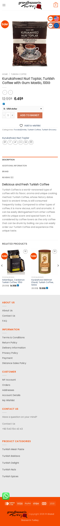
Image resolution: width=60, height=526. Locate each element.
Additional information (14, 165)
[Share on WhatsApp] (4, 142)
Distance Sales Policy (14, 363)
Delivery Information (14, 347)
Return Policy (9, 342)
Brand (5, 171)
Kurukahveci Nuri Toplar (15, 138)
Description (8, 159)
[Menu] (4, 5)
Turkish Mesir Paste (13, 449)
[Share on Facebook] (10, 142)
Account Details (11, 395)
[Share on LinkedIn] (31, 142)
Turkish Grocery (49, 129)
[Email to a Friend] (20, 142)
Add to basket (29, 115)
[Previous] (2, 271)
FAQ (4, 321)
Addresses (8, 390)
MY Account (9, 379)
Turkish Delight (10, 462)
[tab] (30, 160)
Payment (7, 358)
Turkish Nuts (9, 469)
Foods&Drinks (20, 129)
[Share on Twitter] (15, 142)
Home (5, 74)
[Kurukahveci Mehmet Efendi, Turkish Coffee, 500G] (44, 261)
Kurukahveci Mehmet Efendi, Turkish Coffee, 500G (42, 282)
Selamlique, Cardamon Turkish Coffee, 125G (13, 281)
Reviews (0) (7, 177)
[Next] (58, 271)
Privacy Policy (10, 353)
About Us (7, 310)
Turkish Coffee (19, 74)
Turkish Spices (10, 476)
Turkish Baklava (11, 456)
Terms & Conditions (13, 337)
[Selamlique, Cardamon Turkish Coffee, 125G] (15, 261)
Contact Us (8, 315)
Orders (6, 385)
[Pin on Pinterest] (25, 142)
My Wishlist (8, 400)
